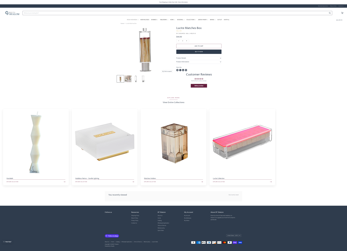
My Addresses (187, 218)
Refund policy (161, 228)
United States (233, 235)
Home (122, 23)
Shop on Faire (333, 6)
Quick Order (161, 230)
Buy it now (199, 51)
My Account (187, 215)
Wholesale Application (323, 6)
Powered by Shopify (109, 246)
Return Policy (134, 218)
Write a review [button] (199, 86)
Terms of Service (162, 225)
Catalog (160, 220)
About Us (160, 215)
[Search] (329, 13)
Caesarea (181, 33)
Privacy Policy (134, 220)
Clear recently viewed (234, 195)
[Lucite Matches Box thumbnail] (120, 78)
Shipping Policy (135, 215)
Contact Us (341, 6)
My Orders (186, 220)
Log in (340, 20)
